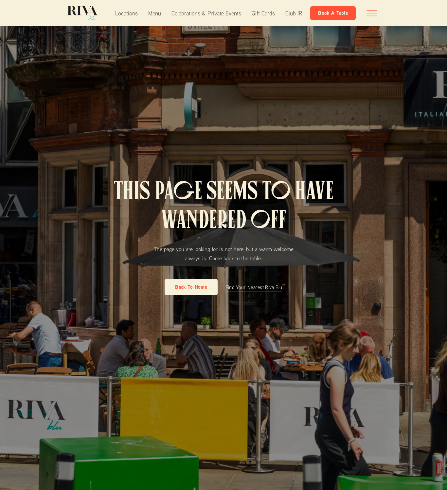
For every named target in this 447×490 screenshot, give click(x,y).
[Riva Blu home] (82, 13)
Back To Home (191, 287)
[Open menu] (372, 13)
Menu (154, 13)
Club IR (293, 13)
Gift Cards (263, 13)
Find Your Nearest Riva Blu (253, 287)
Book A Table (333, 13)
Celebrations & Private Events (206, 13)
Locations (126, 13)
